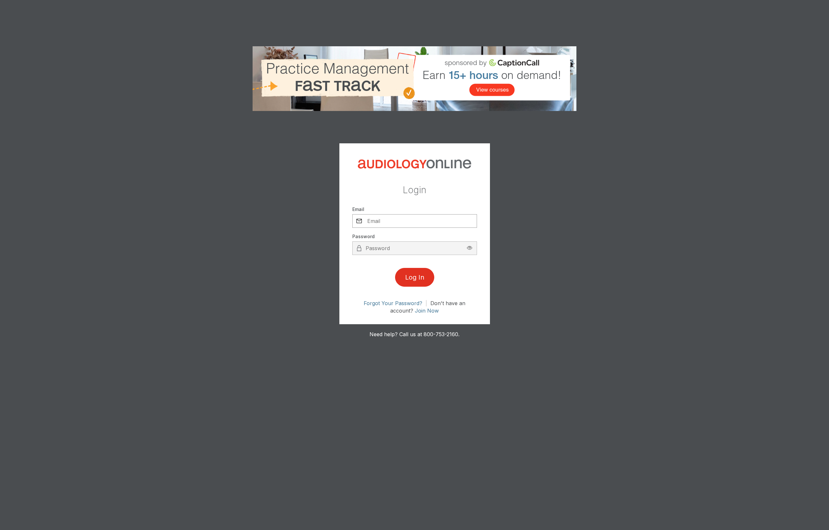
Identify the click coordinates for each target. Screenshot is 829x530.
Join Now (427, 310)
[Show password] (469, 248)
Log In (414, 277)
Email (358, 209)
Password (363, 236)
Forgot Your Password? (393, 303)
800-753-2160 (441, 334)
